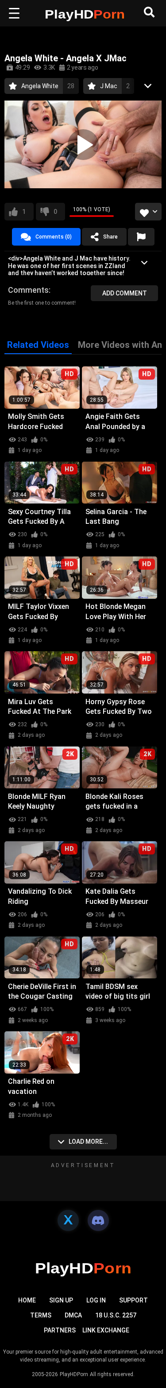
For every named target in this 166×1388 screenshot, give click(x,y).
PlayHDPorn (74, 1374)
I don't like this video (55, 211)
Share (110, 237)
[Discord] (98, 1220)
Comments (28, 290)
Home (27, 1300)
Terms (40, 1315)
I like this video (24, 211)
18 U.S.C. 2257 (115, 1315)
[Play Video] (83, 144)
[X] (68, 1220)
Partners (60, 1330)
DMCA (73, 1315)
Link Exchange (105, 1330)
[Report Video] (141, 237)
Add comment (124, 293)
